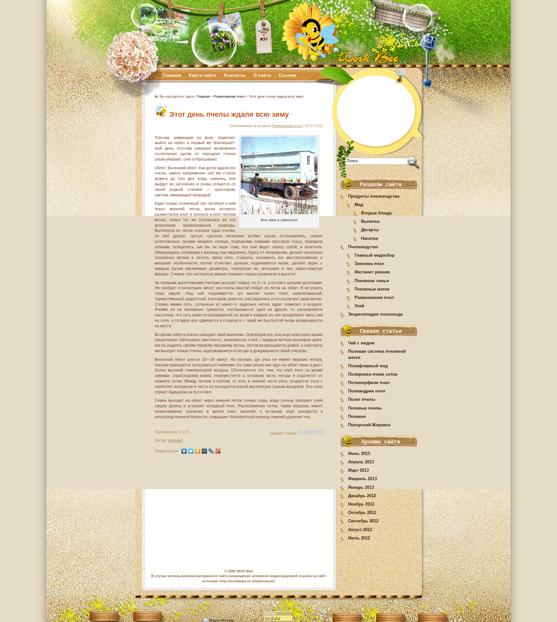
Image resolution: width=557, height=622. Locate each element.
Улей (359, 305)
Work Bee (245, 571)
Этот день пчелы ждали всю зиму (229, 114)
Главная (172, 75)
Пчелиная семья (372, 280)
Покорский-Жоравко (369, 424)
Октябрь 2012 (362, 512)
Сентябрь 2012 (363, 520)
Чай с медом (361, 343)
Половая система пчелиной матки (377, 354)
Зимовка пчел (369, 263)
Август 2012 (360, 529)
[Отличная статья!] (320, 432)
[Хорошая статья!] (315, 432)
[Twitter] (191, 451)
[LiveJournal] (211, 451)
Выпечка (370, 221)
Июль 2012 (359, 538)
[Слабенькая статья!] (300, 432)
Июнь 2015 (359, 453)
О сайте (262, 75)
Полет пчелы (361, 399)
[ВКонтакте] (184, 451)
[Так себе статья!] (305, 432)
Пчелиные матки (372, 289)
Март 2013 (358, 470)
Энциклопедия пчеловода (375, 314)
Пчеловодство (363, 246)
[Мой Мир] (204, 451)
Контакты (235, 75)
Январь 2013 (361, 487)
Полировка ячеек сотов (372, 374)
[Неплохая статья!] (310, 432)
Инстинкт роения (372, 272)
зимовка (175, 440)
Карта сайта (202, 75)
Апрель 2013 (361, 461)
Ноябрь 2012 (361, 504)
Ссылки (288, 75)
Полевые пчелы (365, 408)
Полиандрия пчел (366, 391)
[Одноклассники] (197, 451)
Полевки (357, 416)
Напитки (369, 238)
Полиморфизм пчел (369, 382)
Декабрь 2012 (362, 495)
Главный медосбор (375, 255)
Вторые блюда (376, 213)
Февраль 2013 (362, 478)
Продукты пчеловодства (373, 196)
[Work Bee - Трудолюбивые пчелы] (382, 57)
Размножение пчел (374, 297)
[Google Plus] (218, 451)
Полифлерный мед (368, 365)
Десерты (370, 229)
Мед (359, 204)
